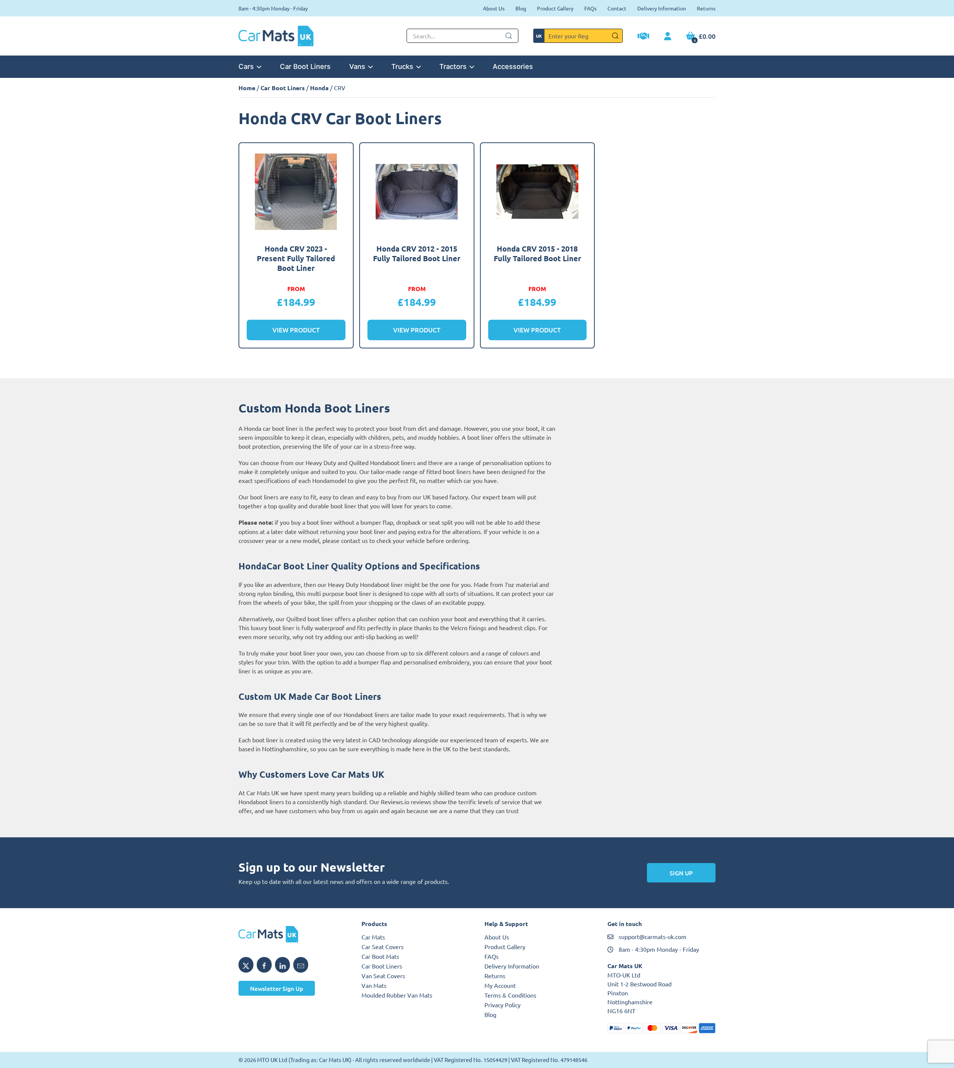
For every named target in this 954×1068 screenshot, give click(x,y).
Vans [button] (357, 66)
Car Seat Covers (382, 946)
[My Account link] (667, 36)
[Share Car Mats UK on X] (245, 965)
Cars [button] (246, 66)
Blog (520, 8)
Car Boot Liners (305, 66)
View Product (296, 330)
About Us (494, 8)
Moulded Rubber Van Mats (396, 995)
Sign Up (681, 873)
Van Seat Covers (383, 975)
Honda (319, 88)
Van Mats (373, 985)
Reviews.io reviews (406, 801)
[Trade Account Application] (643, 37)
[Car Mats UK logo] (292, 934)
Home (246, 88)
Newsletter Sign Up (276, 988)
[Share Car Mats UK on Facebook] (264, 965)
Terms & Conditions (510, 995)
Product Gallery (555, 8)
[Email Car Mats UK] (300, 965)
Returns (706, 8)
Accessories (513, 66)
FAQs (590, 8)
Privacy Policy (502, 1004)
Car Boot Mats (380, 956)
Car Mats (373, 937)
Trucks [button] (402, 66)
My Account (500, 985)
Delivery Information (661, 8)
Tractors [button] (453, 66)
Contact (616, 8)
